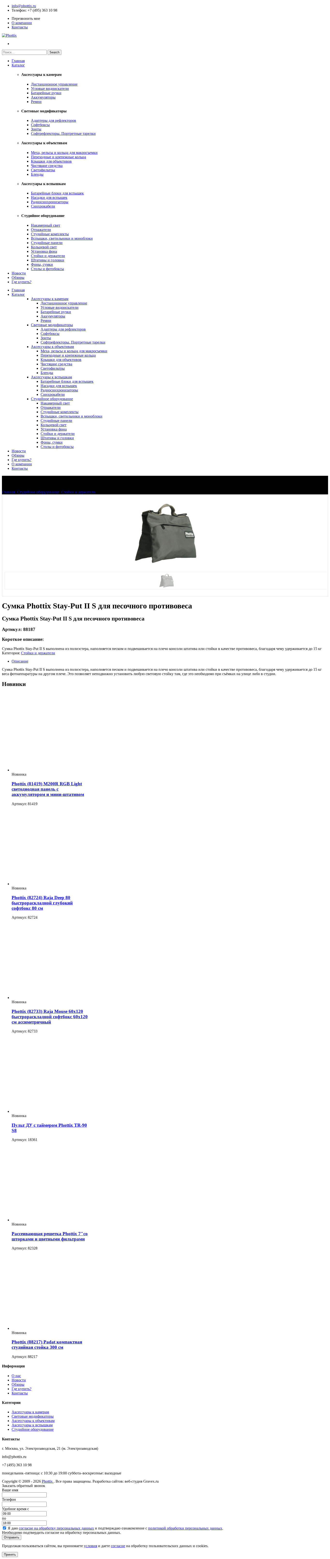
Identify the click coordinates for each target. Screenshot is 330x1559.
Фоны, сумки (42, 264)
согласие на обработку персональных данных (56, 1528)
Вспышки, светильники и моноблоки (62, 238)
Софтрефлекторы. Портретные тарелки (63, 133)
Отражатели (41, 230)
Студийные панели (47, 243)
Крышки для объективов (51, 161)
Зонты (36, 129)
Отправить (11, 1537)
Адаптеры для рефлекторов (53, 120)
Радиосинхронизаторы (49, 202)
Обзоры (18, 277)
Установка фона (44, 251)
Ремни (36, 102)
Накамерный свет (45, 225)
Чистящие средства (47, 166)
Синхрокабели (43, 206)
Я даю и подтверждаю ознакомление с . (115, 1528)
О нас (16, 1376)
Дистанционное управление (54, 84)
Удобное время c (15, 1509)
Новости (19, 273)
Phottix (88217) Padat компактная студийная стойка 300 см (47, 1344)
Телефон (19, 10)
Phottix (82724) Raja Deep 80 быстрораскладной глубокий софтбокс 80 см (42, 903)
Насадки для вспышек (49, 197)
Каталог (18, 65)
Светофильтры (43, 170)
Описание (20, 661)
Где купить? (21, 282)
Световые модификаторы (52, 325)
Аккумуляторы (43, 97)
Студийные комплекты (50, 234)
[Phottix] (9, 35)
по (4, 1518)
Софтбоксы (40, 125)
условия (90, 1546)
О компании (22, 23)
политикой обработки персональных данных (185, 1528)
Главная (18, 61)
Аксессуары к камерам (49, 299)
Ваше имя (10, 1490)
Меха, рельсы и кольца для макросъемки (64, 153)
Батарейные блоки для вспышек (57, 193)
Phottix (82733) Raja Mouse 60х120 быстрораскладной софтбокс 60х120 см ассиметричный (50, 1017)
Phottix (48, 1481)
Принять (10, 1554)
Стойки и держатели (48, 256)
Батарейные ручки (46, 93)
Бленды (37, 174)
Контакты (20, 27)
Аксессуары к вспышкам (51, 377)
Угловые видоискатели (50, 89)
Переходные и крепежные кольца (58, 157)
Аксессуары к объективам (52, 347)
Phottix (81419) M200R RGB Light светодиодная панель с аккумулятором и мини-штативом (48, 789)
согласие (118, 1546)
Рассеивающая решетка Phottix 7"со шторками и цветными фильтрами (50, 1236)
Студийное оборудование (52, 399)
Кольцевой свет (44, 247)
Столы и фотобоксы (47, 269)
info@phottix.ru (24, 6)
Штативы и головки (47, 260)
